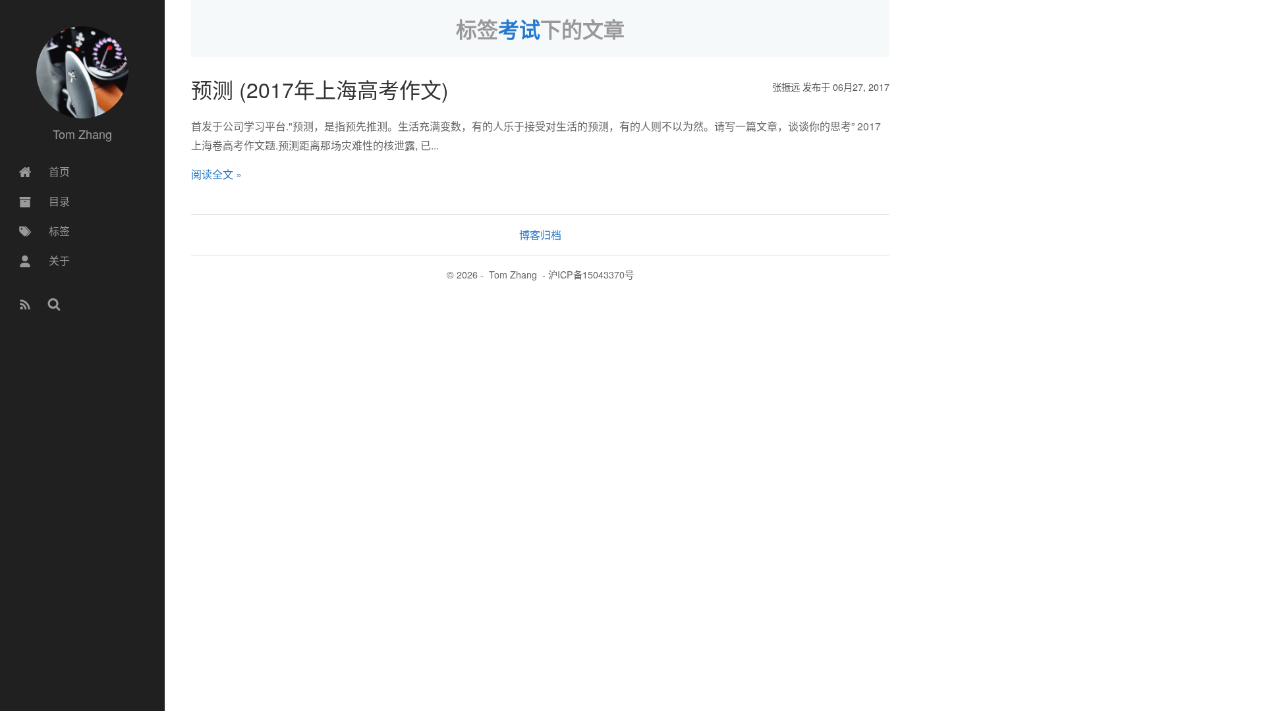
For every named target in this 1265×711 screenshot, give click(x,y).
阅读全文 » (216, 174)
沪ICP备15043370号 (591, 274)
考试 (519, 29)
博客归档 (540, 234)
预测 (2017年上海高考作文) (320, 89)
